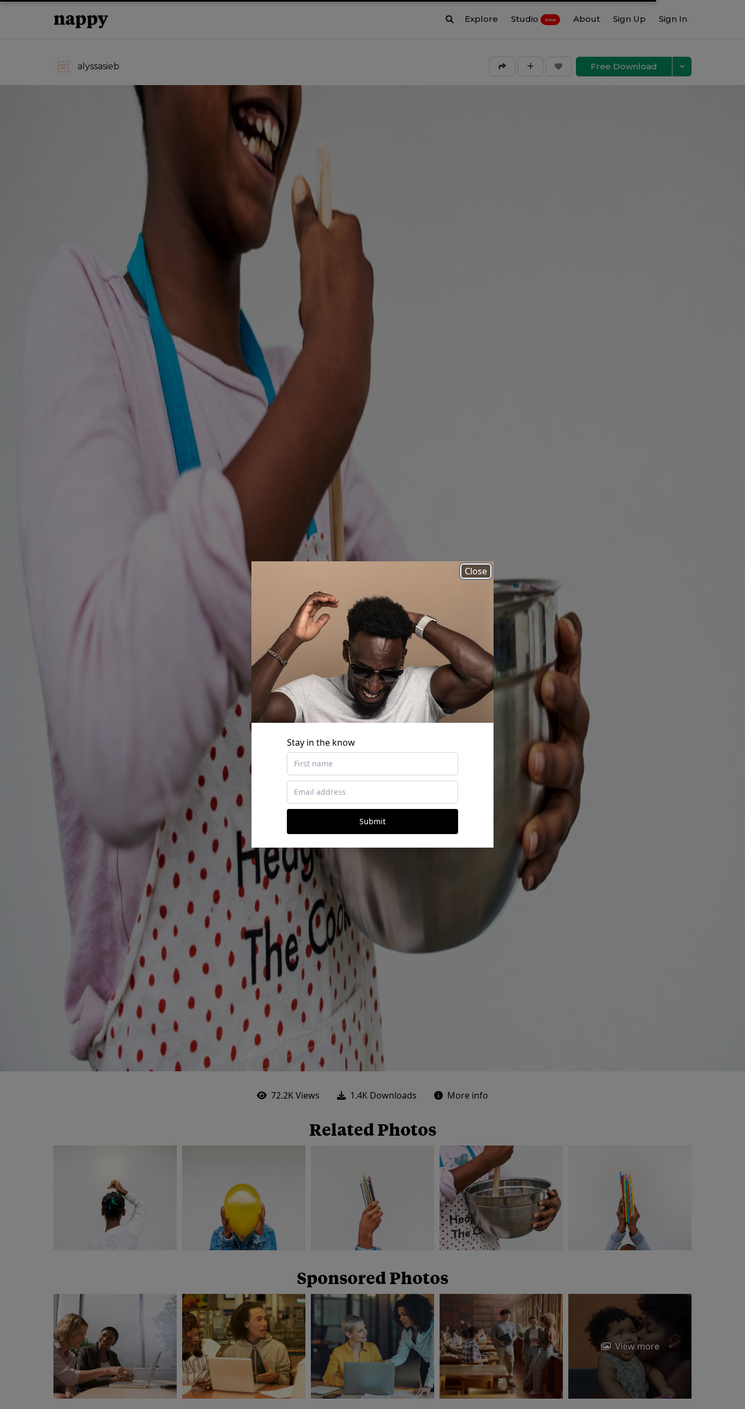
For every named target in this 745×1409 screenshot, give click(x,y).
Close (476, 571)
